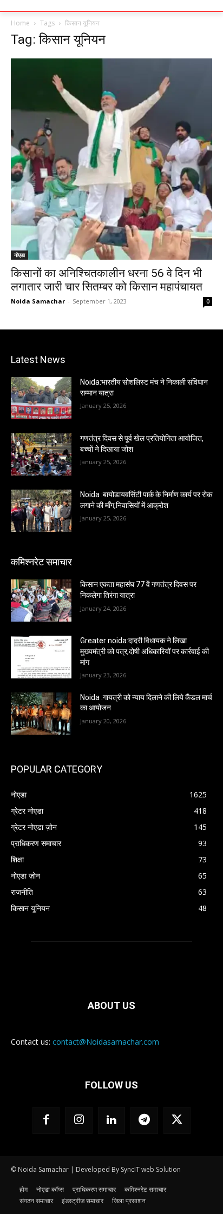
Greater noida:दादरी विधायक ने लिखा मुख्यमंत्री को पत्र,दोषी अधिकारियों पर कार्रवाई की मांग (144, 651)
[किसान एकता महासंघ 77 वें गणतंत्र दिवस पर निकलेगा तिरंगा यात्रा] (41, 600)
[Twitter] (177, 1120)
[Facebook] (46, 1120)
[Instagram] (78, 1120)
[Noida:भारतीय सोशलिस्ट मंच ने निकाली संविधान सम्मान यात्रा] (41, 398)
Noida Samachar (38, 301)
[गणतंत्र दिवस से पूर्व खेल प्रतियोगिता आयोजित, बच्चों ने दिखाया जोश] (41, 454)
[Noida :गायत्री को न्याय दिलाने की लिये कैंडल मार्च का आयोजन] (41, 713)
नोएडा (19, 255)
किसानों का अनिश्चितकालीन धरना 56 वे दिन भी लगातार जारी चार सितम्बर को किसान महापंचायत (106, 280)
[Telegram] (144, 1120)
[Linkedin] (111, 1120)
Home (20, 23)
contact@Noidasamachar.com (106, 1042)
